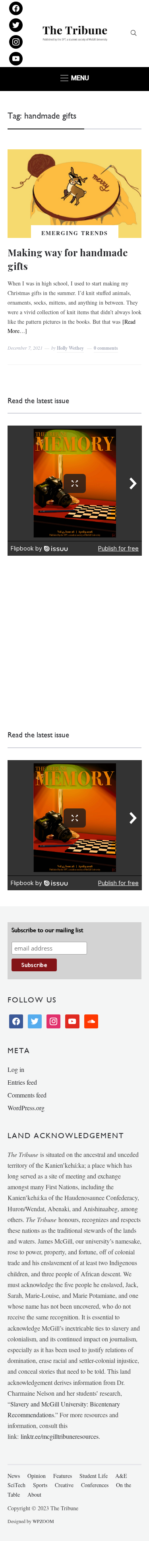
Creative (64, 1485)
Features (62, 1476)
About (34, 1494)
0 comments (106, 348)
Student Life (93, 1476)
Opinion (36, 1476)
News (14, 1476)
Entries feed (22, 1082)
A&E (121, 1476)
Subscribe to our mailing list (47, 930)
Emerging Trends (74, 233)
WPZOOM (43, 1521)
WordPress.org (26, 1107)
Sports (40, 1485)
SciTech (16, 1485)
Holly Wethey (70, 348)
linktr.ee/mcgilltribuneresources (60, 1436)
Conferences (94, 1485)
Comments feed (27, 1095)
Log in (16, 1069)
